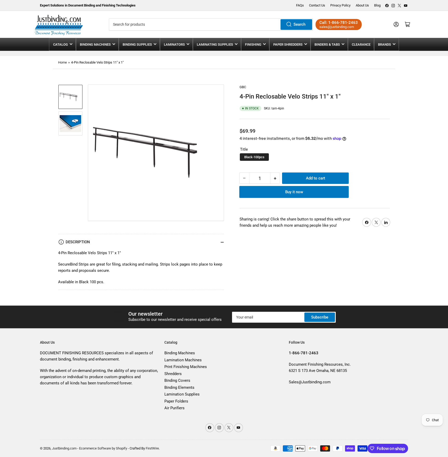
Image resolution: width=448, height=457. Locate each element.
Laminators (174, 44)
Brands (384, 44)
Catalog (60, 44)
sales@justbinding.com (336, 27)
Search (299, 24)
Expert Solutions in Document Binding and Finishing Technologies (88, 5)
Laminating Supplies (215, 44)
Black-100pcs (254, 157)
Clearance (361, 44)
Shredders (173, 373)
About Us (362, 5)
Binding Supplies (137, 44)
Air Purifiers (174, 408)
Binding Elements (179, 387)
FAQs (300, 5)
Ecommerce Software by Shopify (103, 448)
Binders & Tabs (327, 44)
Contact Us (317, 5)
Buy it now (294, 192)
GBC (243, 87)
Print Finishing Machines (185, 366)
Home (62, 62)
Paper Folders (176, 401)
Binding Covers (177, 380)
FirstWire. (153, 448)
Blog (377, 5)
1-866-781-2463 (343, 22)
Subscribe (319, 317)
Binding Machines (95, 44)
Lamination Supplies (182, 394)
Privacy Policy (340, 5)
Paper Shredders (288, 44)
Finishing (253, 44)
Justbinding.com (64, 448)
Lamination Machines (183, 360)
